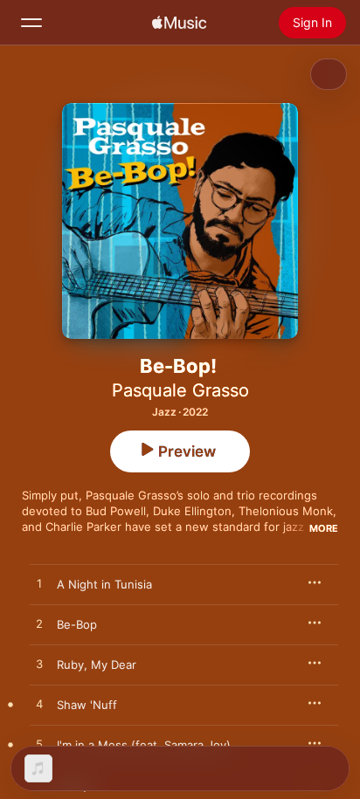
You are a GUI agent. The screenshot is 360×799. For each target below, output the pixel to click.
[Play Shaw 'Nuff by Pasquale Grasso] (39, 705)
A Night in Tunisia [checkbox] (104, 584)
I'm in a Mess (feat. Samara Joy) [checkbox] (144, 745)
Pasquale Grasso (180, 390)
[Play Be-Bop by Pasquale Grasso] (39, 624)
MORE (323, 528)
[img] (179, 23)
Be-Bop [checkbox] (77, 624)
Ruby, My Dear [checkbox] (96, 665)
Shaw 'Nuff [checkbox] (87, 705)
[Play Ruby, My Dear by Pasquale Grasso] (39, 664)
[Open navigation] (31, 22)
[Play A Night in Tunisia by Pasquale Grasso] (39, 584)
